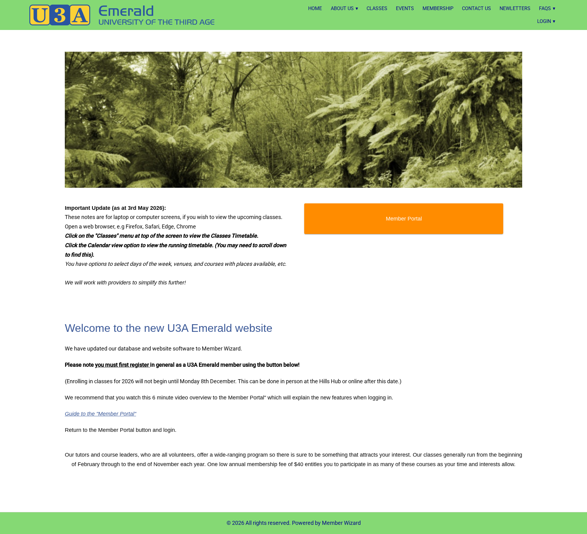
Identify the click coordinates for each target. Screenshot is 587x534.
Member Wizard (341, 523)
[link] (121, 15)
